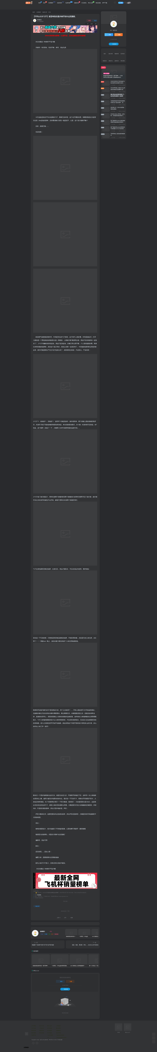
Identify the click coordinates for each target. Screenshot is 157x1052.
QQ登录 (66, 989)
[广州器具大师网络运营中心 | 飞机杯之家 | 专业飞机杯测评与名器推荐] (26, 1033)
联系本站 (33, 1030)
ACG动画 (49, 1028)
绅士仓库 (91, 2)
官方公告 (41, 1026)
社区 (45, 2)
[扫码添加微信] (153, 1038)
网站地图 (60, 1039)
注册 (71, 981)
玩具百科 (60, 2)
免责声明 (33, 1035)
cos (48, 1037)
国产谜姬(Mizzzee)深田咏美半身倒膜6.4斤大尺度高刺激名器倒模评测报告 (118, 128)
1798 (46, 934)
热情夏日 (39, 19)
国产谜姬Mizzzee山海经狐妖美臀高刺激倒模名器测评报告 (118, 122)
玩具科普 (68, 2)
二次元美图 (50, 1035)
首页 (39, 2)
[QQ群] (153, 1034)
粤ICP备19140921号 (53, 1039)
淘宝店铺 (98, 3)
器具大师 (42, 1039)
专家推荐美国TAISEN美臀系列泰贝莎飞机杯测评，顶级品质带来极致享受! (118, 102)
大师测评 (51, 2)
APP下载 (104, 3)
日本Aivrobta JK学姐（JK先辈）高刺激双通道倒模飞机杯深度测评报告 (118, 115)
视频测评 (58, 1030)
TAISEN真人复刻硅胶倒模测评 (118, 134)
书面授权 (39, 895)
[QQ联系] (37, 1043)
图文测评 (58, 1028)
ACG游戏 (49, 1030)
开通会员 (129, 2)
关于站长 (33, 1028)
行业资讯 (84, 3)
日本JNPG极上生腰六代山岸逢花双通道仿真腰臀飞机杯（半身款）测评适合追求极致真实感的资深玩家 (118, 90)
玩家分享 (44, 12)
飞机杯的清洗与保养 (61, 1037)
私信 (95, 20)
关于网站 (33, 1026)
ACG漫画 (49, 1033)
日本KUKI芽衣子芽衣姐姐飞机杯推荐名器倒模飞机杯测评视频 (118, 82)
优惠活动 (77, 2)
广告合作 (41, 1028)
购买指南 (33, 1033)
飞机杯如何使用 (60, 1035)
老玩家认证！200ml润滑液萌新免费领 (117, 108)
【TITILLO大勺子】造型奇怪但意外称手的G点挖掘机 (54, 16)
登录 (61, 981)
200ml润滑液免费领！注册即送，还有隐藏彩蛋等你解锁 (65, 35)
